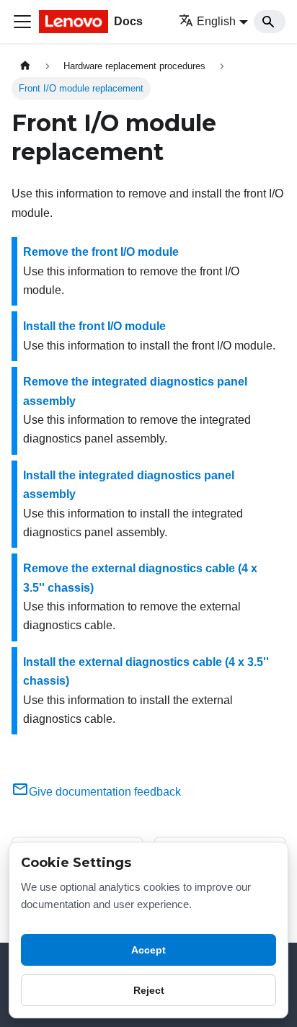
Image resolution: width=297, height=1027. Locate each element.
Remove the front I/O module (101, 252)
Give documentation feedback (105, 792)
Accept (148, 950)
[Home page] (25, 66)
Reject (148, 990)
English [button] (216, 21)
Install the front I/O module (94, 326)
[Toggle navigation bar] (22, 21)
